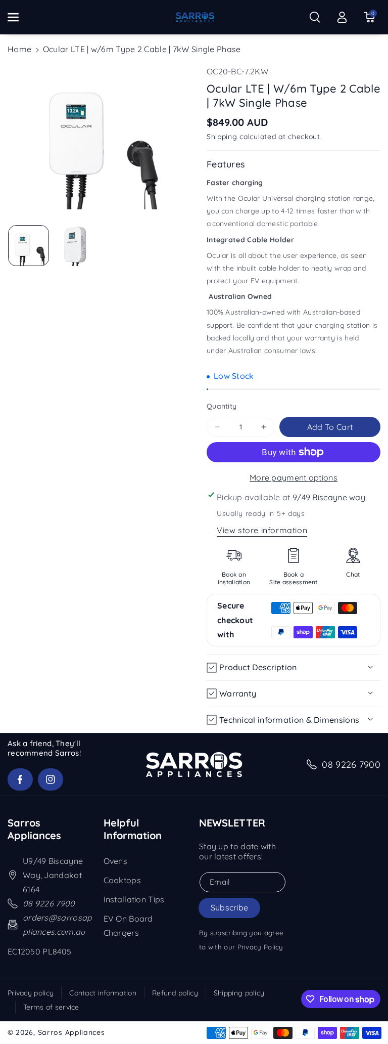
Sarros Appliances (71, 1032)
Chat (353, 574)
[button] (19, 17)
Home (19, 49)
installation (234, 582)
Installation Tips (134, 899)
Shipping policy (239, 992)
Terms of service (51, 1007)
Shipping (222, 136)
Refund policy (175, 992)
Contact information (102, 992)
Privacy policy (31, 992)
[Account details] (342, 17)
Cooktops (122, 880)
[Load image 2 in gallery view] (74, 245)
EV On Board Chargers (128, 926)
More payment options (293, 477)
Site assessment (293, 582)
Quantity (221, 406)
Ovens (116, 861)
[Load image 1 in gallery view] (28, 245)
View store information (262, 530)
